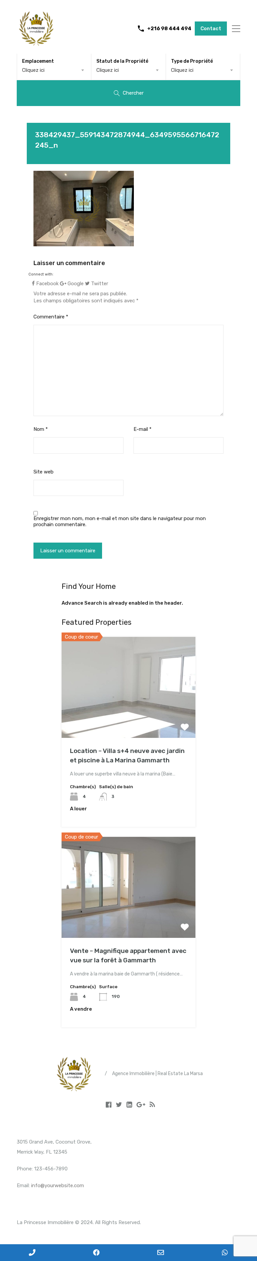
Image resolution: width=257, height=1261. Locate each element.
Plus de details (128, 717)
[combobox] (54, 70)
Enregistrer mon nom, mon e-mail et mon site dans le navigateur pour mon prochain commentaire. (119, 521)
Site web (43, 472)
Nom (40, 429)
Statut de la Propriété (122, 61)
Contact (210, 29)
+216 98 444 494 (169, 29)
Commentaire (50, 317)
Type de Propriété (192, 61)
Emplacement (38, 61)
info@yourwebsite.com (57, 1185)
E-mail (143, 429)
